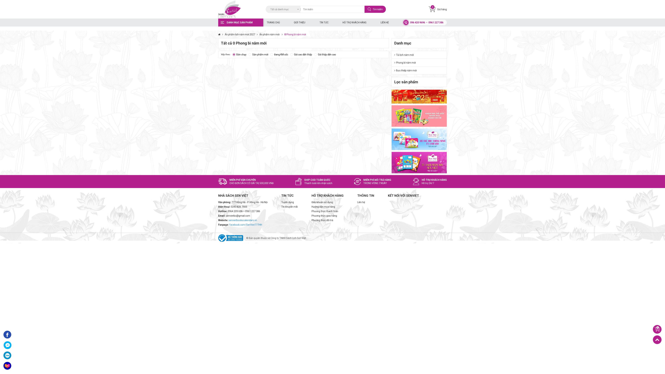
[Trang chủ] (221, 34)
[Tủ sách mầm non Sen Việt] (419, 162)
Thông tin (365, 195)
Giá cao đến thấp (303, 54)
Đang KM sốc (281, 54)
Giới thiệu (299, 22)
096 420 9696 (417, 22)
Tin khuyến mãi (289, 206)
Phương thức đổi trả (322, 220)
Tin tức (324, 22)
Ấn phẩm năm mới (269, 34)
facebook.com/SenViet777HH (245, 224)
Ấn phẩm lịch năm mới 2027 (240, 34)
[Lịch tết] (419, 97)
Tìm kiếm (378, 9)
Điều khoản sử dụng (322, 202)
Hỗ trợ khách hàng (354, 22)
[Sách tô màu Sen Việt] (419, 116)
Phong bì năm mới (406, 62)
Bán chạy (241, 54)
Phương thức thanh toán (325, 211)
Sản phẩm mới (260, 54)
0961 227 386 (435, 22)
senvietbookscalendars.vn (243, 220)
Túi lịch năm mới (405, 55)
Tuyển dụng (287, 202)
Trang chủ (273, 22)
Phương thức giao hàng (324, 215)
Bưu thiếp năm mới (406, 70)
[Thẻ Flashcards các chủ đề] (419, 139)
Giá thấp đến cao (327, 54)
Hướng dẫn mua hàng (323, 206)
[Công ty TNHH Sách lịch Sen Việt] (240, 9)
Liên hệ (385, 22)
